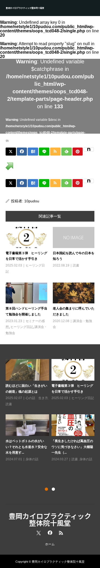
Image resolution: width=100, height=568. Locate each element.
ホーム (50, 544)
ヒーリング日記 (21, 327)
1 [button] (46, 489)
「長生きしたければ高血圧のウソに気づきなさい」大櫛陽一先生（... (72, 446)
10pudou (31, 201)
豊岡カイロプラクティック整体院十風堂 (25, 7)
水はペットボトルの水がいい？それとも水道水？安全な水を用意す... (26, 446)
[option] (51, 410)
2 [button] (53, 489)
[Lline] (44, 152)
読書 (76, 265)
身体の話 (32, 459)
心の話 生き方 (37, 398)
